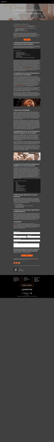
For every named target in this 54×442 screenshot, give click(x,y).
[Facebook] (23, 293)
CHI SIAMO (25, 277)
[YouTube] (31, 293)
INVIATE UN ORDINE (27, 285)
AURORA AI (15, 281)
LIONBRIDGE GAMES (17, 280)
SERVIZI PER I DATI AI (17, 278)
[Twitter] (29, 293)
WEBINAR (25, 280)
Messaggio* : (16, 242)
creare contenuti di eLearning (28, 67)
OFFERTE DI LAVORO (37, 277)
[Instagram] (25, 293)
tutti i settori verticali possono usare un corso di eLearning (26, 26)
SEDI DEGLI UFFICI (36, 280)
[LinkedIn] (27, 293)
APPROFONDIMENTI (27, 279)
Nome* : (15, 235)
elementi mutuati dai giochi (22, 85)
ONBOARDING (36, 279)
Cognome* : (29, 235)
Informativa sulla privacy (33, 259)
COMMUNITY (36, 278)
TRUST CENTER (26, 278)
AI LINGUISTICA (16, 277)
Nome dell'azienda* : (17, 239)
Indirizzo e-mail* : (17, 231)
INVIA (27, 255)
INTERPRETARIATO (16, 279)
